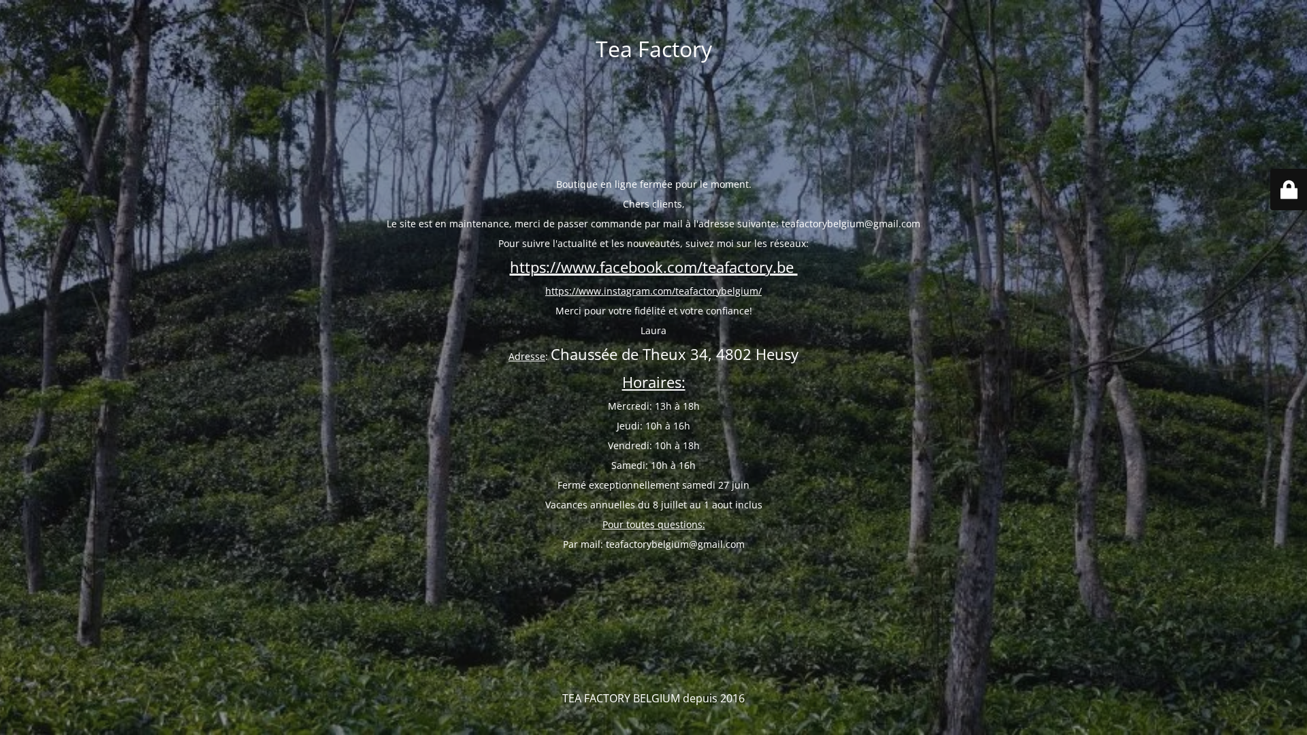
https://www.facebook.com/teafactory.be (654, 267)
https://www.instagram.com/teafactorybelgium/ (653, 290)
